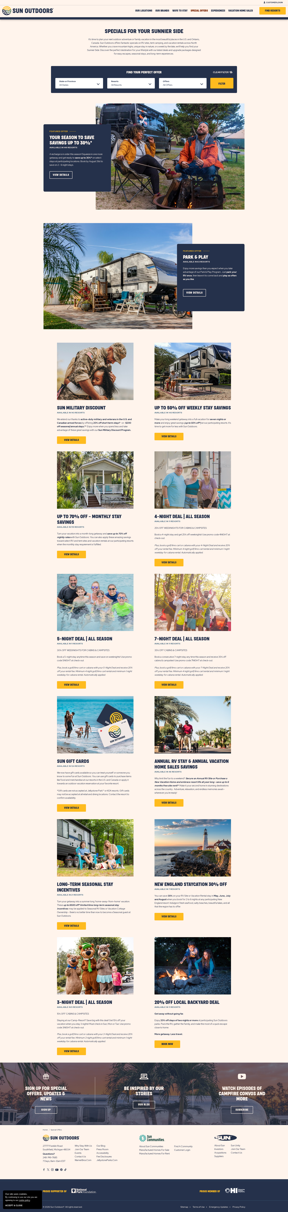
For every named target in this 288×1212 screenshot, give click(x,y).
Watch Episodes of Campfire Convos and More (242, 1093)
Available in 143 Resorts (71, 413)
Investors (218, 1149)
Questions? (49, 1153)
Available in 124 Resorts (71, 766)
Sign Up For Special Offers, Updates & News (46, 1093)
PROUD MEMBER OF (210, 1191)
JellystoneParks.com (106, 1160)
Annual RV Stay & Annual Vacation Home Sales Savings (191, 764)
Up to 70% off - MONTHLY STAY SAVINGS (89, 519)
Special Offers (199, 11)
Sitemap (184, 1207)
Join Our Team (82, 1149)
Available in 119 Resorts (70, 527)
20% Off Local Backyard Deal (186, 1002)
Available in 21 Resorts (70, 895)
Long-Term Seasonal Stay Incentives (85, 887)
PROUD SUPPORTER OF (55, 1191)
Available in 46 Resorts (168, 772)
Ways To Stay (180, 11)
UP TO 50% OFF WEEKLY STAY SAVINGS (192, 408)
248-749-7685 (50, 1157)
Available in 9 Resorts (70, 1007)
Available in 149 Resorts (63, 147)
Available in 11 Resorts (167, 521)
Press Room (102, 1149)
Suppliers (219, 1156)
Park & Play (195, 257)
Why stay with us (83, 1145)
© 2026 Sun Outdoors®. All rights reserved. (62, 1207)
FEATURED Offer (59, 131)
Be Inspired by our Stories (144, 1091)
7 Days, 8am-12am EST (54, 1161)
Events (78, 1153)
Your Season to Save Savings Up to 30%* (72, 140)
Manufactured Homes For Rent (154, 1153)
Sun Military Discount (81, 408)
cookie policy (24, 1200)
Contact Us (80, 1156)
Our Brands (162, 11)
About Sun (219, 1145)
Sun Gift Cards (73, 761)
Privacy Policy (238, 1207)
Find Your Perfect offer (144, 72)
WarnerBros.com (83, 1160)
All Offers (167, 85)
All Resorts (116, 85)
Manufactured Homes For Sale (154, 1150)
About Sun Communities (151, 1146)
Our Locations (143, 11)
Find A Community (183, 1146)
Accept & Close (13, 1205)
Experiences (218, 11)
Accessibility (102, 1153)
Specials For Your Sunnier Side (144, 31)
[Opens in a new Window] (86, 1191)
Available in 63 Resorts (196, 262)
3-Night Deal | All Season (84, 1002)
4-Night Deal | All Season (182, 516)
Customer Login (274, 2)
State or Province (67, 81)
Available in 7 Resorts (167, 889)
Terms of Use (199, 1207)
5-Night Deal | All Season (84, 639)
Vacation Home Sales (240, 11)
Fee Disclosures (104, 1156)
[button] (61, 175)
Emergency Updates (218, 1207)
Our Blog (100, 1145)
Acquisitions (220, 1152)
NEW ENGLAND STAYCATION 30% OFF (190, 884)
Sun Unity (235, 1145)
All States (63, 85)
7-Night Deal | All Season (181, 639)
